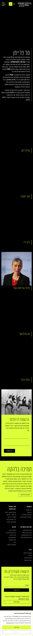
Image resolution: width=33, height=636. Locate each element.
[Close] (31, 612)
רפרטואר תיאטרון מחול (26, 517)
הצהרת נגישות (28, 560)
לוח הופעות (29, 510)
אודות (14, 527)
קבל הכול (16, 627)
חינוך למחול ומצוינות (26, 535)
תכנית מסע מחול (27, 530)
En (14, 4)
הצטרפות (17, 602)
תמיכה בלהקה (25, 495)
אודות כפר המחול (11, 522)
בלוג (15, 542)
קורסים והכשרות (26, 527)
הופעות (29, 507)
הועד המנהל (13, 535)
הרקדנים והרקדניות (11, 532)
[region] (16, 623)
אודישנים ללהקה (11, 544)
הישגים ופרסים (12, 537)
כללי (30, 550)
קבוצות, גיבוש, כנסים (10, 512)
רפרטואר (29, 512)
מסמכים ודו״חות (28, 553)
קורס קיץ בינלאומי (27, 532)
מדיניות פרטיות (10, 623)
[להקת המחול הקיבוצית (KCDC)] (25, 4)
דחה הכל (16, 632)
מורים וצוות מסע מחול (26, 537)
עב (10, 4)
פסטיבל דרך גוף (12, 517)
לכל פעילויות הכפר (11, 519)
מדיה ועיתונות (12, 540)
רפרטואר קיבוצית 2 (27, 515)
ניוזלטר (30, 555)
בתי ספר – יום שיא (11, 515)
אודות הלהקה (12, 530)
